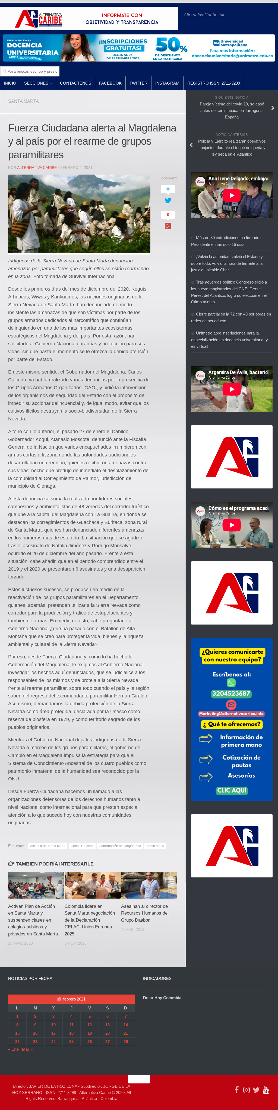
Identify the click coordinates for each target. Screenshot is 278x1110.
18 (71, 1033)
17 (53, 1033)
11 (72, 1024)
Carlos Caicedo (82, 846)
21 (126, 1033)
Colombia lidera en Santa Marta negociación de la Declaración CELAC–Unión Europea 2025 (90, 920)
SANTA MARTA (23, 101)
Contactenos (75, 83)
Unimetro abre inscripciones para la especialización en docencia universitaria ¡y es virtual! (229, 340)
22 (17, 1041)
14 (126, 1024)
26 (89, 1041)
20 (107, 1033)
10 (53, 1024)
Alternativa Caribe (37, 167)
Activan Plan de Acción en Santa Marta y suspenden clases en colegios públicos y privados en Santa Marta (33, 920)
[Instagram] (246, 1090)
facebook (110, 83)
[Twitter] (256, 1090)
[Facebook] (237, 1090)
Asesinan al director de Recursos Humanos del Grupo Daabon (145, 913)
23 (35, 1041)
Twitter (138, 83)
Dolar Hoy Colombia (162, 997)
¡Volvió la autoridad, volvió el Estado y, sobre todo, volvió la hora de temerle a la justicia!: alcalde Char (227, 263)
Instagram (167, 83)
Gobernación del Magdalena (120, 846)
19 (89, 1033)
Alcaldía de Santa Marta (47, 846)
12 (89, 1024)
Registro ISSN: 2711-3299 (213, 83)
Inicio (10, 83)
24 (53, 1041)
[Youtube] (266, 1090)
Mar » (27, 1049)
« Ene (13, 1049)
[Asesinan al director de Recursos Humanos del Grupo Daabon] (149, 885)
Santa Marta (155, 846)
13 (107, 1024)
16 (35, 1033)
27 (107, 1041)
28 (126, 1041)
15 (17, 1033)
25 (71, 1041)
